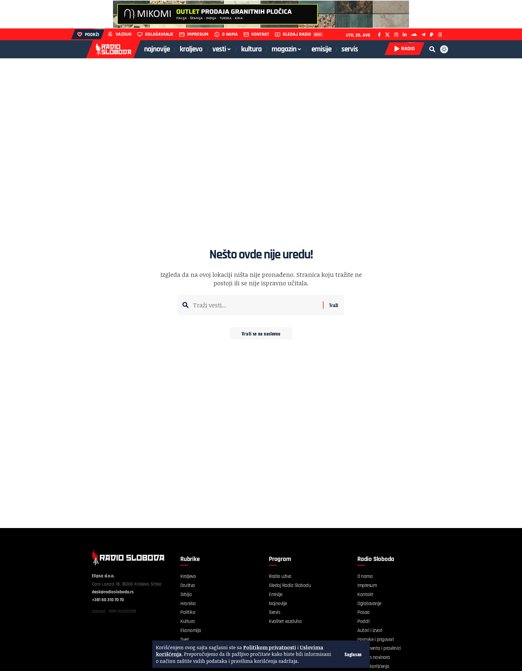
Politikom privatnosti (269, 647)
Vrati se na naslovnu (261, 333)
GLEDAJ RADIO (297, 34)
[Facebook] (379, 34)
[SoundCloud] (414, 34)
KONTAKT (260, 34)
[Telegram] (423, 34)
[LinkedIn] (404, 34)
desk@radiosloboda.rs (113, 592)
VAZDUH (123, 34)
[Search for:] (255, 305)
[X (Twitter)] (387, 34)
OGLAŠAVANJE (159, 34)
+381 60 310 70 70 (108, 600)
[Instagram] (396, 34)
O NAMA (230, 34)
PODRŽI (92, 34)
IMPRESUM (197, 34)
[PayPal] (431, 34)
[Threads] (440, 34)
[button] (353, 654)
